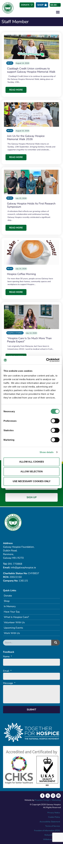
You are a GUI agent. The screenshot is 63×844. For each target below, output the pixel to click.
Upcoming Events (13, 627)
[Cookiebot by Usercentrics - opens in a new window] (46, 360)
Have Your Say (12, 611)
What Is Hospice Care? (16, 617)
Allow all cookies (31, 461)
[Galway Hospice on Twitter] (47, 795)
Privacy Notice (53, 812)
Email (7, 671)
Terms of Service (52, 826)
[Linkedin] (58, 795)
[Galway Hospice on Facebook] (42, 795)
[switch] (55, 420)
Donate (8, 595)
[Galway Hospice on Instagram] (53, 795)
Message (9, 683)
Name (7, 656)
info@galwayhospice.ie (23, 567)
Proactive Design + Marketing (48, 800)
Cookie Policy (54, 817)
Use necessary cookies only (31, 481)
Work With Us (12, 633)
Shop (6, 601)
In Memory (10, 606)
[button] (58, 12)
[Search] (55, 643)
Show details (47, 452)
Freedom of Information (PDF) (47, 830)
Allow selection (31, 471)
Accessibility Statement (50, 821)
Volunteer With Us (14, 622)
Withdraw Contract (51, 839)
